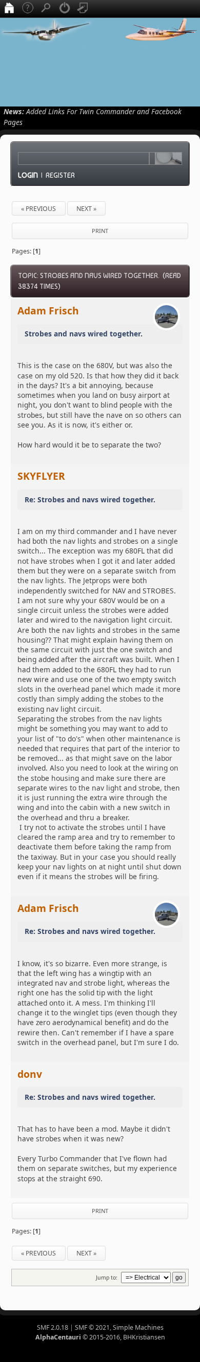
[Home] (9, 8)
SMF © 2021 (92, 1327)
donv (29, 1074)
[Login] (64, 8)
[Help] (27, 8)
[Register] (83, 8)
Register (60, 175)
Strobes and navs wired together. (84, 333)
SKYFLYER (41, 476)
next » (86, 208)
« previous (38, 208)
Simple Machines (138, 1327)
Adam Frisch (48, 310)
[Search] (46, 8)
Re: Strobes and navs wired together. (90, 499)
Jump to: (106, 1277)
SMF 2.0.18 (52, 1327)
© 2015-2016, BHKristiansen (100, 1337)
